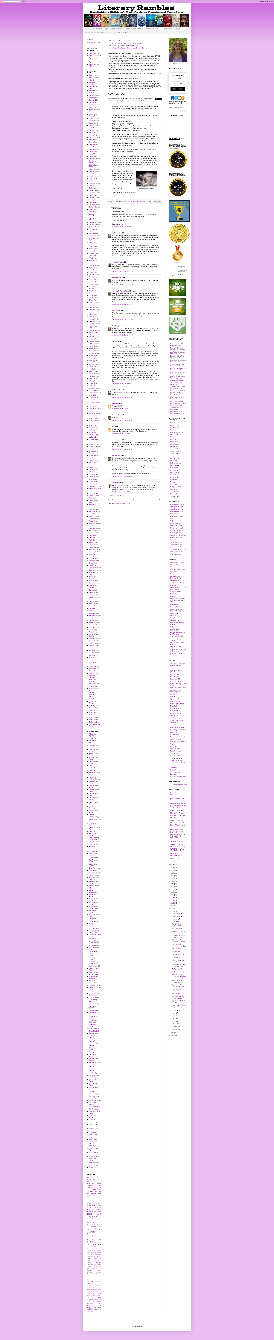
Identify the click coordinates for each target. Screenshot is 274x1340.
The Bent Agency (94, 1073)
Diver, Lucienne (93, 209)
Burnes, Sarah (93, 142)
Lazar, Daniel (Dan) (95, 393)
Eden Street (92, 831)
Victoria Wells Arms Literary (93, 1142)
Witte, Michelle (93, 708)
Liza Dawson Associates (93, 937)
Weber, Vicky (93, 671)
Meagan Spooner (175, 487)
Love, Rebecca (93, 400)
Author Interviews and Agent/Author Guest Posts (142, 29)
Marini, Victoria (93, 423)
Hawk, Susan (93, 316)
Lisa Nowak (116, 310)
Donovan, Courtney (95, 222)
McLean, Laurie (93, 442)
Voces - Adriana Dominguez (175, 773)
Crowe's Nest (174, 694)
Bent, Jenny (92, 107)
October (175, 919)
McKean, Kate (93, 439)
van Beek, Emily (94, 648)
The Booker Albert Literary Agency (94, 1076)
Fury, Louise (93, 267)
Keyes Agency (93, 921)
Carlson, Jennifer (94, 149)
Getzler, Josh (93, 272)
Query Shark (174, 613)
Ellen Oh (173, 439)
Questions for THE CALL (178, 535)
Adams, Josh (93, 75)
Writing (90, 1309)
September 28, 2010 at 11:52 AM (122, 285)
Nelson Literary (93, 980)
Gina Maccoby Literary (93, 861)
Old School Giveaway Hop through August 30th (123, 45)
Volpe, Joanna (93, 660)
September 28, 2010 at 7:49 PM (122, 434)
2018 (172, 889)
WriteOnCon (97, 1307)
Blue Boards (174, 567)
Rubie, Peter (93, 540)
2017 (172, 892)
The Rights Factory (95, 1100)
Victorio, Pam (93, 657)
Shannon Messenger (176, 494)
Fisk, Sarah (92, 256)
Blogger (140, 1326)
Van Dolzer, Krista (94, 653)
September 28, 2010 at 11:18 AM (122, 271)
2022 (172, 878)
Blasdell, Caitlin (94, 118)
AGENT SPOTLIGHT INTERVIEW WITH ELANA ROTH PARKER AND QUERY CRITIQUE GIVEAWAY (178, 814)
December (176, 913)
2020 (172, 884)
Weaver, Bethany (94, 666)
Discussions (90, 1234)
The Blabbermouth (176, 758)
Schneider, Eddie (94, 560)
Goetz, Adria (93, 277)
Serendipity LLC (94, 1031)
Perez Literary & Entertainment (94, 994)
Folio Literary (93, 846)
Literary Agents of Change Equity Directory (178, 588)
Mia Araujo (98, 1264)
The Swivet (173, 767)
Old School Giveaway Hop (178, 859)
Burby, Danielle (93, 139)
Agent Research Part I (177, 507)
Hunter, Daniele (93, 344)
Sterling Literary (94, 1052)
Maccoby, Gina (93, 411)
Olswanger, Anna (94, 476)
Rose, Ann (92, 537)
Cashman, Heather (95, 158)
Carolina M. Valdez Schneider (122, 291)
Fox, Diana (92, 258)
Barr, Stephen (93, 97)
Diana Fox (173, 696)
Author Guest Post (94, 1204)
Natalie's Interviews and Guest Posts (98, 32)
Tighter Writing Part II (177, 544)
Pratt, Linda (92, 498)
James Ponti (98, 1246)
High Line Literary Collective (94, 878)
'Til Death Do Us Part (176, 841)
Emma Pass (174, 441)
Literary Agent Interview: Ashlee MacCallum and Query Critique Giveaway (178, 805)
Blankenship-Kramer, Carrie (93, 115)
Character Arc (174, 518)
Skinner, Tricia (93, 580)
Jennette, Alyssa (94, 358)
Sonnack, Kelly (93, 601)
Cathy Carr (93, 1224)
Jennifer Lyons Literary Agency (94, 907)
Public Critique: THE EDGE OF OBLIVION (178, 955)
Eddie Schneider (175, 701)
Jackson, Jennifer (94, 353)
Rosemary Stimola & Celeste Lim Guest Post (177, 349)
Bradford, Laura (93, 130)
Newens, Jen (93, 465)
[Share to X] (158, 202)
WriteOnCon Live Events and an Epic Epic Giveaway (179, 976)
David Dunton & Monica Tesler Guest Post (177, 377)
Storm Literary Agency (93, 1065)
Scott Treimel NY (94, 1028)
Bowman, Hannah (94, 125)
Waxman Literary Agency (178, 776)
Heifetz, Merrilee (94, 319)
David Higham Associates (93, 803)
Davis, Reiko (93, 202)
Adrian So (89, 1181)
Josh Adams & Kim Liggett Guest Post (176, 383)
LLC (90, 926)
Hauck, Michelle (94, 314)
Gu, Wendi (92, 305)
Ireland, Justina (93, 348)
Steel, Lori (92, 610)
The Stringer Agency (93, 1103)
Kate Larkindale (97, 1250)
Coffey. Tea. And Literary (178, 688)
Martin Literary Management (93, 962)
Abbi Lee (89, 1179)
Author (99, 1202)
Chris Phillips (116, 277)
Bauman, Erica (93, 100)
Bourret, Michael (94, 121)
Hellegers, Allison (94, 321)
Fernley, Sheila (93, 248)
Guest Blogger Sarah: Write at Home (178, 936)
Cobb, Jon (92, 185)
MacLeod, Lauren (94, 413)
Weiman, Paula (93, 673)
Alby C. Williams (97, 1196)
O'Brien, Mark (93, 469)
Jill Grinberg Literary (92, 911)
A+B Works (92, 738)
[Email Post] (150, 201)
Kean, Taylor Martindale (93, 361)
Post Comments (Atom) (123, 503)
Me (95, 1260)
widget (185, 784)
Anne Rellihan (97, 1200)
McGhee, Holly (93, 435)
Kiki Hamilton (174, 468)
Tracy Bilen (90, 1299)
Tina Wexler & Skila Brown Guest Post (176, 408)
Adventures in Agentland (177, 663)
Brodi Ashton (90, 1221)
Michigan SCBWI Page (121, 32)
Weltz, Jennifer (93, 686)
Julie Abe (89, 1250)
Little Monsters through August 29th (120, 41)
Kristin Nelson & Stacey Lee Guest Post (177, 398)
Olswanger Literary (95, 985)
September (176, 922)
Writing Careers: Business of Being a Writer (178, 650)
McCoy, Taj (92, 432)
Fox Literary (92, 849)
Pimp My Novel (175, 607)
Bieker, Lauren (93, 112)
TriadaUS (92, 1119)
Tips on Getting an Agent (178, 549)
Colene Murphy (117, 262)
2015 (172, 897)
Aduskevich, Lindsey (93, 83)
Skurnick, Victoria (94, 583)
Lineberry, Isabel (94, 397)
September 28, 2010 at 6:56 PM (122, 420)
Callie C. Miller (97, 1221)
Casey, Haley (93, 156)
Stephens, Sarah (94, 613)
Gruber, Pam (93, 300)
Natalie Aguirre (117, 326)
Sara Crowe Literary (92, 1025)
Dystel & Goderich (176, 699)
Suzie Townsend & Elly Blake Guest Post (177, 344)
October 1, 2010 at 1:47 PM (121, 492)
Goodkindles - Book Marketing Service (176, 577)
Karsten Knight (174, 458)
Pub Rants (173, 746)
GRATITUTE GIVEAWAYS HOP (176, 854)
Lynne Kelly (90, 1256)
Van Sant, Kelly (94, 655)
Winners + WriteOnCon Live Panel (179, 932)
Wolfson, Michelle (94, 717)
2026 (172, 867)
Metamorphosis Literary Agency (94, 973)
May (174, 1018)
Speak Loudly (176, 951)
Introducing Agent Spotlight (94, 43)
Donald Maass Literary (93, 811)
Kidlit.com (173, 585)
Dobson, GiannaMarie (93, 215)
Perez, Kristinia (93, 493)
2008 (172, 1035)
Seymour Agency (94, 1033)
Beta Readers (91, 1207)
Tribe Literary (93, 1122)
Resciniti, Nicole (94, 516)
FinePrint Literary (94, 842)
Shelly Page (90, 1291)
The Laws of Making (135, 98)
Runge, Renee (93, 545)
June (174, 1016)
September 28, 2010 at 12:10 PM (122, 319)
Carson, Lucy (93, 151)
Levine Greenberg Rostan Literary (94, 931)
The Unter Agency (94, 1109)
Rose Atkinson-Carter (92, 1285)
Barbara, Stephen (94, 95)
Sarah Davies (174, 753)
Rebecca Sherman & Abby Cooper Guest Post (178, 361)
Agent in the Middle (176, 665)
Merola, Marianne (94, 446)
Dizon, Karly (93, 212)
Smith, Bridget (93, 592)
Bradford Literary (94, 775)
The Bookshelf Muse (176, 636)
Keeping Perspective (176, 525)
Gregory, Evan (93, 290)
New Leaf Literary (94, 983)
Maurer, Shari (93, 425)
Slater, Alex (92, 585)
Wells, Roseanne (94, 684)
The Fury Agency (94, 1087)
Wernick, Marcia (94, 688)
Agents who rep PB (95, 55)
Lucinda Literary (94, 945)
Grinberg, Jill (93, 297)
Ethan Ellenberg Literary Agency (94, 838)
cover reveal (90, 1311)
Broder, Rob (92, 132)
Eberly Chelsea (93, 233)
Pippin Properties (94, 997)
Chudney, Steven (94, 171)
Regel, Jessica (93, 507)
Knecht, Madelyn (94, 374)
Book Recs (97, 1217)
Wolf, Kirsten (93, 712)
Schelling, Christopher (92, 555)
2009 (172, 1033)
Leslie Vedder (90, 1254)
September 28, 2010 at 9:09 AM (122, 256)
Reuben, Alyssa (94, 519)
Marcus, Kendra (94, 420)
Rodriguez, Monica (95, 528)
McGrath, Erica (93, 437)
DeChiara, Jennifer (94, 204)
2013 (172, 903)
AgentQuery (174, 564)
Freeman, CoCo (94, 265)
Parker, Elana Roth (95, 488)
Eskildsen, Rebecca (92, 243)
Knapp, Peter (93, 371)
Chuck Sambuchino (176, 430)
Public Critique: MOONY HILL (177, 925)
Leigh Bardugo (174, 477)
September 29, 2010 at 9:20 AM (122, 476)
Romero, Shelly (93, 533)
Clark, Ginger (93, 178)
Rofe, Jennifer (93, 530)
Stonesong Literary (95, 1062)
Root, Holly (92, 535)
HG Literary (92, 870)
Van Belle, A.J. (93, 650)
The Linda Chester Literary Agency (94, 1097)
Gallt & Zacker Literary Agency (94, 856)
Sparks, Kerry (93, 603)
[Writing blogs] (178, 263)
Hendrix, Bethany (94, 324)
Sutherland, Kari (94, 620)
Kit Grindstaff (174, 470)
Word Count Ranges (176, 552)
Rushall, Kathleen (94, 547)
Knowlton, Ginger (94, 376)
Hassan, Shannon (94, 312)
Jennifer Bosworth (175, 451)
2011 (172, 908)
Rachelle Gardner (175, 748)
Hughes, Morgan (94, 341)
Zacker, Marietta (94, 722)
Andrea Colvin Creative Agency (94, 754)
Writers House (93, 1165)
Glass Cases (174, 715)
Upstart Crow (93, 1134)
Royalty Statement (176, 537)
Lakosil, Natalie (93, 381)
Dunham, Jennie (94, 227)
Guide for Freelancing (177, 580)
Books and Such (175, 681)
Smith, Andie (93, 590)
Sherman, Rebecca (95, 568)
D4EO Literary (93, 800)
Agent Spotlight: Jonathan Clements (179, 940)
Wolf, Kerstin (93, 710)
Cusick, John (93, 200)
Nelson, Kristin (93, 460)
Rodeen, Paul (93, 526)
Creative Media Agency (93, 794)
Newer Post (111, 500)
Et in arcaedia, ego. (176, 708)
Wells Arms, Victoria (92, 680)
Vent (90, 1137)
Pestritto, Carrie (94, 495)
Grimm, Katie (93, 295)
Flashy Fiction (93, 844)
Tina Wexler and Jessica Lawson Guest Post (178, 387)
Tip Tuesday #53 (177, 994)
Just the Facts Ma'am (177, 583)
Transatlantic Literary (93, 1116)
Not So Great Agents (176, 530)
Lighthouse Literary (95, 934)
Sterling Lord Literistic (93, 1055)
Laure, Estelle (93, 390)
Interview (96, 1244)
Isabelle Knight (91, 1246)
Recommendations (93, 1280)
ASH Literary (93, 740)
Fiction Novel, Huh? (176, 523)
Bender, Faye (93, 105)
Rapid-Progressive (176, 751)
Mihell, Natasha (94, 449)
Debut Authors (94, 1230)
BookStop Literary (94, 772)
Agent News (91, 1183)
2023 (172, 876)
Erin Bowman (174, 444)
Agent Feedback (97, 1181)
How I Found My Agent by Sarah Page (179, 1006)
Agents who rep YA (95, 62)
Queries (89, 1274)
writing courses (181, 272)
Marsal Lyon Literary (93, 958)
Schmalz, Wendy (94, 558)
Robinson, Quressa (95, 523)
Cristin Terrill (174, 434)
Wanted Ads (94, 1303)
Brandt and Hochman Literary (94, 778)
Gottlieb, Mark (93, 284)
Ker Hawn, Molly (94, 364)
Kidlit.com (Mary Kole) (177, 727)
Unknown (115, 403)
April (174, 1021)
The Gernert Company (92, 1090)
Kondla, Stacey (93, 378)
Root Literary (93, 1012)
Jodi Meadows (97, 1248)
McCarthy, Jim (93, 427)
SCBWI (172, 626)
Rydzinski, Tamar (94, 549)
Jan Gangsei (90, 1248)
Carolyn (115, 341)
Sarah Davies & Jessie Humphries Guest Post (177, 412)
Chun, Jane (92, 174)
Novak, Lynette (93, 467)
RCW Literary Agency (93, 1000)
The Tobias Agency (95, 1106)
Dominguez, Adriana (92, 219)
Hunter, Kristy (93, 346)
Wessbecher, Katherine (93, 691)
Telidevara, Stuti (94, 627)
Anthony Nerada (91, 1202)
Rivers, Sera (93, 521)
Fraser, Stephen (94, 263)
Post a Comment (115, 496)
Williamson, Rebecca (92, 702)
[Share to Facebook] (160, 202)
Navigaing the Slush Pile (177, 737)
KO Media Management (93, 918)
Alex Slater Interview (176, 401)
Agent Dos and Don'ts (177, 504)
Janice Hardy (174, 449)
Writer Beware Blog (176, 647)
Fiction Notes (174, 574)
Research (90, 1282)
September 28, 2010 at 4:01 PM (122, 397)
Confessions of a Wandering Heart (175, 691)
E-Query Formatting (176, 521)
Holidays (94, 1242)
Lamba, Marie (93, 383)
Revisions (90, 1283)
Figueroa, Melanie (94, 253)
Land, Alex (92, 385)
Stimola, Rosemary (95, 615)
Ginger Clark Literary (93, 865)
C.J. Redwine (174, 427)
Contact (177, 29)
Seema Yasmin (97, 1289)
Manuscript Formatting (177, 528)
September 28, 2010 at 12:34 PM (122, 335)
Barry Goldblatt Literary (177, 674)
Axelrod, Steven (94, 93)
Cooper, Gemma (94, 190)
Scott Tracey (174, 491)
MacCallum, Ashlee (95, 408)
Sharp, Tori (92, 565)
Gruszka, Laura (93, 302)
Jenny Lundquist (175, 456)
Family (89, 1240)
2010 (172, 911)
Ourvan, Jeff (93, 484)
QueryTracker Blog (176, 620)
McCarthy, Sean (94, 430)
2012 (172, 906)
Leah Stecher (97, 1252)
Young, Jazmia (93, 719)
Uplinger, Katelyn (94, 645)
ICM (90, 888)
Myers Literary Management (93, 977)
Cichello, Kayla (93, 176)
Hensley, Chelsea (94, 330)
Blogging (90, 1211)
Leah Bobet (173, 475)
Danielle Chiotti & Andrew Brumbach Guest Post (178, 369)
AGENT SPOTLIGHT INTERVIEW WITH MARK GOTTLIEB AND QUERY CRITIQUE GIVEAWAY (178, 823)
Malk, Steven (93, 416)
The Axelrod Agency (92, 1069)
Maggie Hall (174, 479)
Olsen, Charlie (93, 474)
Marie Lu (173, 482)
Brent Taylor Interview (177, 395)
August (175, 1010)
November (176, 916)
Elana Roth (173, 706)
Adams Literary (93, 743)
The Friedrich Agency (93, 1084)
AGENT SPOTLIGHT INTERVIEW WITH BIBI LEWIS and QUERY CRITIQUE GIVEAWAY (177, 847)
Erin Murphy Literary (92, 834)
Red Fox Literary (94, 1004)
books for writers (182, 267)
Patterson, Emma (94, 491)
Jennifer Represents (176, 720)
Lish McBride (98, 1254)
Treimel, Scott (93, 641)
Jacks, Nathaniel (94, 351)
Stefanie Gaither (175, 496)
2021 (172, 881)
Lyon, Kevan (93, 406)
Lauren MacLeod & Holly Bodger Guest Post (177, 391)
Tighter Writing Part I (176, 542)
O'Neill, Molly (93, 472)
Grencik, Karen (93, 293)
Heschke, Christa (94, 339)
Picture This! (174, 604)
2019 (172, 887)
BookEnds (92, 770)
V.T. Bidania (97, 1301)
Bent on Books (174, 676)
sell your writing (181, 271)
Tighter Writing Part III (177, 547)
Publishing (98, 1272)
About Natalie (97, 29)
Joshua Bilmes (174, 725)
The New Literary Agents (177, 763)
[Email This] (154, 202)
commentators (179, 784)
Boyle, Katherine (94, 128)
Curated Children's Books (178, 569)
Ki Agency (92, 923)
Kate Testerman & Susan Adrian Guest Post (178, 404)
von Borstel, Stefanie (92, 663)
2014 (172, 900)
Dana (114, 426)
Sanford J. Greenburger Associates (93, 1020)
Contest (93, 1226)
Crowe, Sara (93, 195)
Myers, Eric (92, 458)
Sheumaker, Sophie (95, 570)
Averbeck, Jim (93, 90)
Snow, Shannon (94, 595)
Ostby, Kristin (93, 481)
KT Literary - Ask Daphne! (178, 730)
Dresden (91, 814)
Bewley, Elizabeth (94, 109)
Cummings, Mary (94, 197)
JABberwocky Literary (93, 895)
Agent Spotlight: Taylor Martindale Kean (179, 985)
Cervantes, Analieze (92, 162)
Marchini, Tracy (94, 418)
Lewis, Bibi (92, 395)
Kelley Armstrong (175, 463)
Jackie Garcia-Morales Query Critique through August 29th (127, 43)
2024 (172, 873)
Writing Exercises (175, 554)
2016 (172, 895)
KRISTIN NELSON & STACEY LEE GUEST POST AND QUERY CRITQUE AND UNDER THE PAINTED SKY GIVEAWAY (177, 834)
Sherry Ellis (98, 1291)
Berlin (90, 765)
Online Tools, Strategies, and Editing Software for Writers (178, 600)
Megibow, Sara (93, 444)
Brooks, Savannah (94, 137)
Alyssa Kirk (116, 482)
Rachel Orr (98, 1276)
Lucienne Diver (174, 734)
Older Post (158, 500)
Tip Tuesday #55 (177, 949)
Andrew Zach (174, 668)
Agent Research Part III (177, 511)
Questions (96, 1274)
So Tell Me (97, 1293)
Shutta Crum (90, 1293)
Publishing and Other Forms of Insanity (176, 610)
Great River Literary (95, 868)
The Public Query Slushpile (175, 639)
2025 (172, 870)
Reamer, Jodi (93, 504)
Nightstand (173, 596)
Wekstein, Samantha (92, 676)
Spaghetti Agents (175, 540)
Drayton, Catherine (95, 224)
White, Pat (92, 699)
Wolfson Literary (94, 1163)
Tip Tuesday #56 (177, 928)
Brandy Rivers (174, 425)
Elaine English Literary (177, 703)
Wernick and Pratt (94, 1156)
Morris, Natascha (94, 455)
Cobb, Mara (92, 188)
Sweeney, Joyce (94, 622)
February (175, 1026)
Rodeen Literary (94, 1010)
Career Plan (91, 1222)
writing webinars (181, 266)
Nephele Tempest (175, 739)
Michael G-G (116, 415)
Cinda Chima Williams (177, 432)
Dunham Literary (94, 817)
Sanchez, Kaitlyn (94, 552)
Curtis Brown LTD (94, 797)
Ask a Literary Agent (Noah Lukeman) (176, 671)
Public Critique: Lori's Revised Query (178, 965)
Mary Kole (173, 484)
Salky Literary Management (93, 1015)
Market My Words (175, 591)
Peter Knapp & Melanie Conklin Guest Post (177, 373)
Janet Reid (173, 718)
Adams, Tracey (93, 78)
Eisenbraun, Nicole (95, 236)
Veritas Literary (93, 1139)
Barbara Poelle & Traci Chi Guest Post (177, 357)
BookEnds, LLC (175, 679)
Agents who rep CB (95, 53)
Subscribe (177, 89)
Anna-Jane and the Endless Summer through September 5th (128, 48)
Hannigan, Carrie (94, 307)
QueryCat (173, 615)
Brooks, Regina (93, 135)
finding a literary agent (183, 270)
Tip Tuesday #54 (177, 969)
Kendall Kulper (174, 465)
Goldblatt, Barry (94, 282)
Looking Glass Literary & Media (94, 942)
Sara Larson (174, 489)
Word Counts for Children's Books (178, 981)
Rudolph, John (93, 542)
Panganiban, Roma (95, 486)
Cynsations (173, 571)
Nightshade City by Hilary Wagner (178, 997)
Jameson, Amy (93, 355)
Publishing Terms (175, 533)
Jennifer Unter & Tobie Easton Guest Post (177, 365)
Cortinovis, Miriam (94, 193)
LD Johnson (116, 455)
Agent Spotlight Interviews (114, 29)
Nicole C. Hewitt (96, 1268)
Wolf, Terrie (92, 715)
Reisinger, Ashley (94, 511)
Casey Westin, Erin (95, 154)
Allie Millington (91, 1198)
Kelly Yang (90, 1252)
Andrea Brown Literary (93, 750)
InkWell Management (93, 891)
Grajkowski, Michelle (92, 287)
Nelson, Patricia (94, 462)
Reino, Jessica (93, 509)
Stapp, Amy (92, 608)
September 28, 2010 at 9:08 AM (122, 227)
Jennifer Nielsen (175, 453)
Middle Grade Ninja (176, 594)
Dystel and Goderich (92, 824)
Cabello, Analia (93, 144)
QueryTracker (174, 618)
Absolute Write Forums (177, 562)
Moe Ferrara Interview (177, 380)
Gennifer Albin (174, 446)
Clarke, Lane (93, 181)
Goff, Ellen (92, 279)
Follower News (167, 29)
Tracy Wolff (95, 1299)
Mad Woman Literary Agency (94, 950)
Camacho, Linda (94, 147)
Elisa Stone (97, 1238)
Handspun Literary (94, 873)
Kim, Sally (92, 369)
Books (99, 1219)
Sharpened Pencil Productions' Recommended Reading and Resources (177, 631)
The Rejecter (174, 765)
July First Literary (94, 914)
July (174, 1013)
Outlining (89, 1270)
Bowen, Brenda (93, 123)
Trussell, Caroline (94, 643)
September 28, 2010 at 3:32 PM (122, 383)
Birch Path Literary (95, 768)
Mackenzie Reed (92, 1258)
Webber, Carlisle (94, 668)
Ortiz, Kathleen (93, 479)
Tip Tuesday (96, 1297)
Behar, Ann (92, 102)
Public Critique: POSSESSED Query (179, 945)
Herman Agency (94, 875)
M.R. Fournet (97, 1256)
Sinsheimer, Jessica (92, 577)
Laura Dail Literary (94, 928)
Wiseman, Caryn (94, 705)
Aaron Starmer (97, 1177)
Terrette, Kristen (94, 632)
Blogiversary (97, 1211)
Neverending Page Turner (178, 741)
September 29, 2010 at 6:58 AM (122, 449)
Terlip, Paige (93, 629)
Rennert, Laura (93, 514)
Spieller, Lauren (93, 606)
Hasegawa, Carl (94, 309)
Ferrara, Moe (93, 251)
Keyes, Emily (93, 366)
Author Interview (92, 1206)
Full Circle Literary (94, 851)
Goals (94, 1240)
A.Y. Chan (90, 1177)
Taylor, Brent (93, 625)
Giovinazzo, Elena (94, 274)
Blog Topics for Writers (177, 516)
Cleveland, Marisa (94, 183)
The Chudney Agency (93, 1080)
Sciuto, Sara (93, 563)
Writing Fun (92, 1167)
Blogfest (98, 1209)
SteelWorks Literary (92, 1049)
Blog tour (90, 1209)
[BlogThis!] (156, 202)
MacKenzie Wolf (94, 947)
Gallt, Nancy (93, 270)
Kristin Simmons (175, 472)
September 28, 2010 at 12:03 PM (122, 304)
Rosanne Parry (97, 1283)
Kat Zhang (173, 460)
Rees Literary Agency (93, 1007)
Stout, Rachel (93, 618)
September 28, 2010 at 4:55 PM (122, 409)
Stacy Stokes (91, 1295)
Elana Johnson (174, 437)
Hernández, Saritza (95, 336)
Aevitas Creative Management (94, 746)
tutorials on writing (182, 269)
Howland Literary (94, 885)
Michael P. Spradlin (92, 1266)
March (175, 1024)
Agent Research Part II (177, 509)
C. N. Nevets (116, 233)
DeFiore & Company (92, 807)
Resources (98, 1282)
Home (88, 29)
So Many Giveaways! (178, 972)
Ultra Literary (93, 1132)
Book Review (91, 1219)
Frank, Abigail (93, 260)
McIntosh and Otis (94, 966)
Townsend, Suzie (94, 638)
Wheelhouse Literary (93, 1159)
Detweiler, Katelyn (94, 207)
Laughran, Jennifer (94, 388)
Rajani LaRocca (94, 1278)
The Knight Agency (95, 1094)
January (175, 1029)
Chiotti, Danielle (94, 169)
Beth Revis (173, 423)
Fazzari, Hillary (93, 246)
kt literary (92, 1170)
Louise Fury (174, 732)
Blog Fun (98, 1207)
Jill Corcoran (174, 722)
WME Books (93, 1146)
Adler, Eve (92, 80)
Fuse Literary (93, 853)
